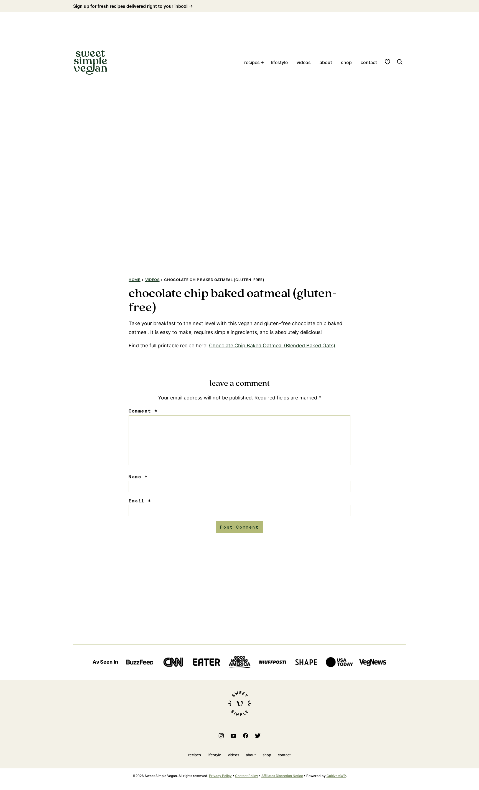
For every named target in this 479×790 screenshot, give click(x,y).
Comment (143, 411)
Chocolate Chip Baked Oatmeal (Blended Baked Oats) (272, 345)
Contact (369, 62)
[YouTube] (233, 736)
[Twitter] (258, 736)
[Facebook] (246, 736)
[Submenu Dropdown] (262, 62)
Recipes (252, 62)
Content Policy (246, 776)
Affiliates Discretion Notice (282, 776)
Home (135, 279)
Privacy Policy (220, 776)
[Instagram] (221, 736)
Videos (304, 62)
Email (140, 501)
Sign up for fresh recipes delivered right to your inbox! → (133, 6)
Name (138, 477)
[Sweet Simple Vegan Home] (90, 62)
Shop (346, 62)
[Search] (400, 62)
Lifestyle (279, 62)
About (326, 62)
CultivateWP (336, 776)
